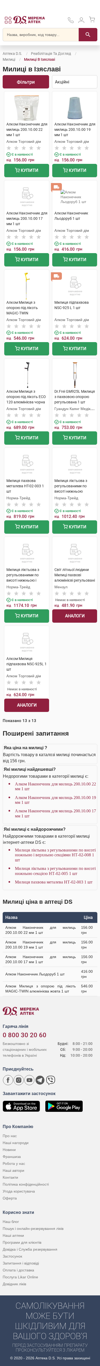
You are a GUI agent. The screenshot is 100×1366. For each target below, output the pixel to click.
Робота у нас (14, 1163)
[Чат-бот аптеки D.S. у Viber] (50, 1080)
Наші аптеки (13, 1235)
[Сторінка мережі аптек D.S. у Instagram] (18, 1080)
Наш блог (11, 1221)
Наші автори (13, 1170)
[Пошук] (88, 34)
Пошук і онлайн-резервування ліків (33, 1228)
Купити (29, 170)
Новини (9, 1150)
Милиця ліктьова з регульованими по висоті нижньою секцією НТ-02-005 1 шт (55, 870)
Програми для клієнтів (22, 1242)
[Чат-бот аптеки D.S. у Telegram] (40, 1080)
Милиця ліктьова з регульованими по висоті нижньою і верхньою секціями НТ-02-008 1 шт (55, 855)
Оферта (10, 1198)
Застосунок (12, 1256)
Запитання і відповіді (21, 1263)
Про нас (10, 1136)
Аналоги (75, 615)
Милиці (9, 59)
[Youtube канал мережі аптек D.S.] (29, 1080)
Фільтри (26, 82)
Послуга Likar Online (20, 1277)
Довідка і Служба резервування (30, 1249)
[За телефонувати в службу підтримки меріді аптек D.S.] (70, 22)
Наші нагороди (16, 1143)
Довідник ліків (14, 1284)
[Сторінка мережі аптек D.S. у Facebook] (8, 1080)
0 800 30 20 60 (24, 1035)
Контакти (10, 1177)
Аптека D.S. (12, 53)
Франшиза (12, 1156)
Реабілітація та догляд (51, 53)
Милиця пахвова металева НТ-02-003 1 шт (54, 882)
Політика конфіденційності (26, 1184)
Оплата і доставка (18, 1270)
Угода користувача (19, 1191)
